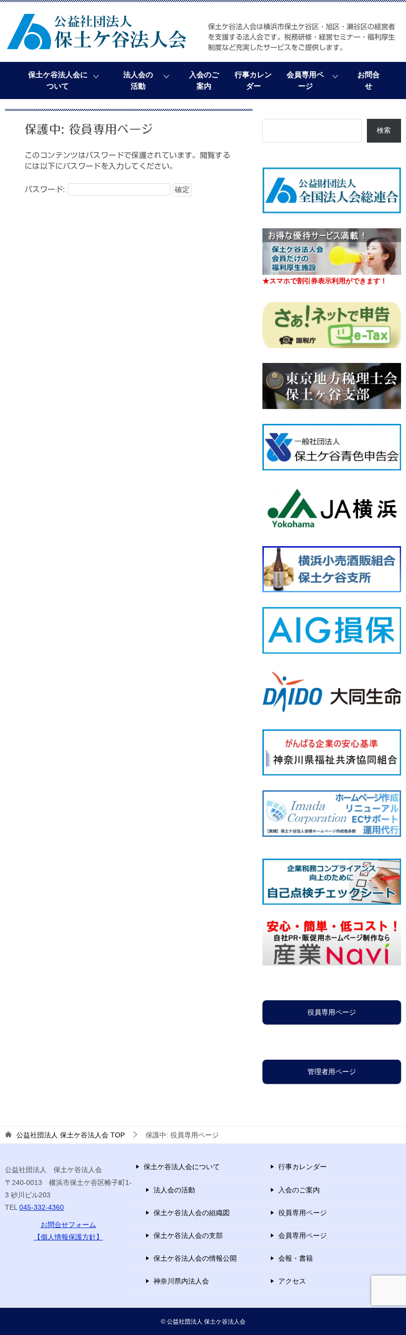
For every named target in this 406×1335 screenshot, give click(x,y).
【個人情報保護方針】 (68, 1237)
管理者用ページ (331, 1072)
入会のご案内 (204, 80)
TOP (70, 1135)
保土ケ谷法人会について (58, 80)
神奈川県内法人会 (181, 1281)
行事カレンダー (253, 80)
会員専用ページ (305, 80)
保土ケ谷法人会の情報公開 (195, 1258)
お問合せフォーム (68, 1225)
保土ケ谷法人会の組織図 (191, 1213)
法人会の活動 (138, 80)
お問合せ (368, 80)
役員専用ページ (331, 1012)
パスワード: (46, 189)
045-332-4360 (41, 1207)
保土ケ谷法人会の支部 (188, 1235)
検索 (384, 130)
